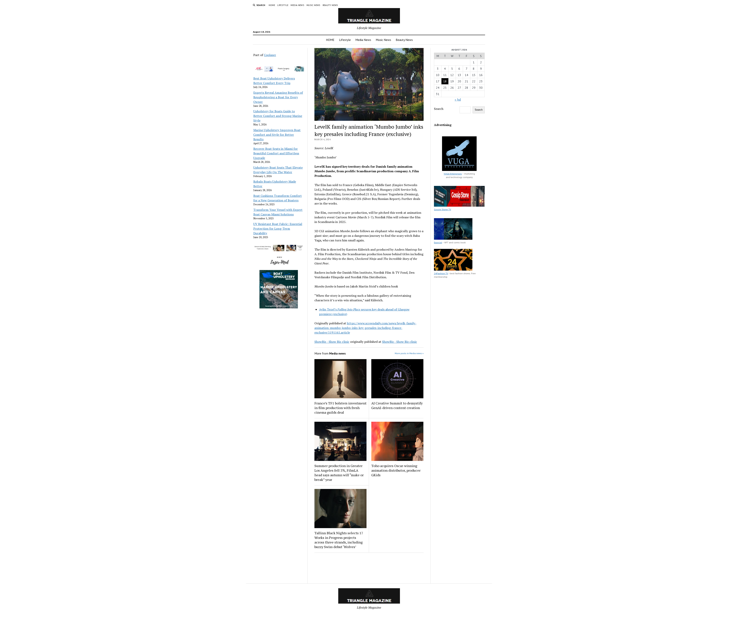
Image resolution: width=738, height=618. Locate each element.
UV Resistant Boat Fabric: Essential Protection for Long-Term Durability (277, 228)
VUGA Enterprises (453, 173)
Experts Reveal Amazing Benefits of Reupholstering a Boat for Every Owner (278, 97)
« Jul (458, 99)
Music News (313, 5)
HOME (272, 5)
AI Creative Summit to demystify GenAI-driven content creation (397, 405)
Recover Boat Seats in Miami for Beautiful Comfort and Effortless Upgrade (276, 153)
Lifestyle (282, 5)
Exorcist (438, 242)
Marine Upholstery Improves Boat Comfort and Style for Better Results (277, 134)
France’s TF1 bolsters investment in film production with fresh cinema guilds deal (340, 408)
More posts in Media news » (409, 353)
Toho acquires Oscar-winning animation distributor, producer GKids (396, 470)
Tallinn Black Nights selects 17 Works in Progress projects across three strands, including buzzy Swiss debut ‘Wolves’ (338, 540)
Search (438, 109)
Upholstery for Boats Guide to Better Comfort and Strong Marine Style (277, 116)
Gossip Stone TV (442, 209)
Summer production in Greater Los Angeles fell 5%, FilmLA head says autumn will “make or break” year (339, 472)
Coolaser (270, 55)
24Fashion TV (441, 273)
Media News (297, 5)
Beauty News (330, 5)
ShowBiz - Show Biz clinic (331, 342)
